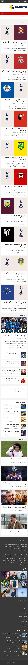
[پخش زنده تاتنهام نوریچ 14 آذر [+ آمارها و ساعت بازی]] (14, 148)
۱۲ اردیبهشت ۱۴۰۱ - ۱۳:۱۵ (15, 413)
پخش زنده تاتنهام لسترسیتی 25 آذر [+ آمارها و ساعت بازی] (15, 100)
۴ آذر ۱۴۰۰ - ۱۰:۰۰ (22, 248)
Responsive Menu (2, 1)
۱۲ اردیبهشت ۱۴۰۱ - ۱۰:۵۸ (14, 435)
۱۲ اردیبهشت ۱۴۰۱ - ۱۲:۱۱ (15, 422)
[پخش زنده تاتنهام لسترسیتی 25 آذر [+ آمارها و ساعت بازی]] (14, 90)
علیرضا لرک (12, 339)
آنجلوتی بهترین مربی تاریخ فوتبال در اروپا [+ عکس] (11, 371)
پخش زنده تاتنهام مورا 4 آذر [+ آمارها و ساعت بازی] (15, 245)
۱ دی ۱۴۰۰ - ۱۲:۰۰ (22, 45)
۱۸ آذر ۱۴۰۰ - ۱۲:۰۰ (22, 132)
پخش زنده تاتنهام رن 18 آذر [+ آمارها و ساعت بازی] (15, 129)
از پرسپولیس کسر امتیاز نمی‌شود (11, 378)
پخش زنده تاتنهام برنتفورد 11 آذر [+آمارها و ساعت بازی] (14, 187)
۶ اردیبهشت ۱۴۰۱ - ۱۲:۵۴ (21, 533)
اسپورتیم (9, 662)
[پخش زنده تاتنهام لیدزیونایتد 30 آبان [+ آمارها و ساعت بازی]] (14, 263)
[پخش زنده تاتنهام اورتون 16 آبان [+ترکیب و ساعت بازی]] (14, 292)
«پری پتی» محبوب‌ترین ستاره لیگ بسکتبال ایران (11, 432)
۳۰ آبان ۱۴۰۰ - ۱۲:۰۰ (22, 277)
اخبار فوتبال (24, 606)
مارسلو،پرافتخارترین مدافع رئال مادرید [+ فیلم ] (12, 425)
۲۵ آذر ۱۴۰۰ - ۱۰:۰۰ (22, 103)
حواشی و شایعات (23, 616)
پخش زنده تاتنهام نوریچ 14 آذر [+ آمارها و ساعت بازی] (15, 158)
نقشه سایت (24, 624)
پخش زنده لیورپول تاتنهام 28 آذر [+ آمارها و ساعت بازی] (14, 72)
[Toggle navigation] (25, 13)
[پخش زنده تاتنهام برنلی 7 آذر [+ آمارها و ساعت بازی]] (14, 206)
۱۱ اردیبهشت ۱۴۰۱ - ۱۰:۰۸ (15, 364)
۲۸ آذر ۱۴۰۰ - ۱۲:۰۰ (22, 74)
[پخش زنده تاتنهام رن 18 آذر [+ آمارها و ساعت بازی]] (14, 119)
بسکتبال (25, 611)
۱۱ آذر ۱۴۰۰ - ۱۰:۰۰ (22, 190)
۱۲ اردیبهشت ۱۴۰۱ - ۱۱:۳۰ (15, 428)
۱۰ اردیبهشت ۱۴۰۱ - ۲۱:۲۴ (15, 374)
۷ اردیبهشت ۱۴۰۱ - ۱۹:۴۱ (15, 380)
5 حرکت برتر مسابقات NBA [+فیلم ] (11, 419)
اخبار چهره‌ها (24, 621)
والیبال (25, 608)
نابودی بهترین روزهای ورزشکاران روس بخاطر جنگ (14, 336)
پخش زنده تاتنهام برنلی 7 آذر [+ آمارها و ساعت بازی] (15, 216)
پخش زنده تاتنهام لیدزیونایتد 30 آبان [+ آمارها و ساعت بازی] (15, 274)
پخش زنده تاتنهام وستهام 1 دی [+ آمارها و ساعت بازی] (14, 43)
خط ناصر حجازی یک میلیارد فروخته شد (15, 531)
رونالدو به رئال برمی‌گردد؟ (13, 362)
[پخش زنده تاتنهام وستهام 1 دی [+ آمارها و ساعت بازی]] (14, 32)
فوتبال (25, 603)
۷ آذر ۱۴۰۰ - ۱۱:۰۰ (22, 219)
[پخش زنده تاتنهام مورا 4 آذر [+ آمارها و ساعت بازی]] (14, 235)
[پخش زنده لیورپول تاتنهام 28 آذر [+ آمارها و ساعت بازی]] (14, 61)
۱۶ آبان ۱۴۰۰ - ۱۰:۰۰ (22, 305)
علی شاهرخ (16, 45)
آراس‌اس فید (24, 626)
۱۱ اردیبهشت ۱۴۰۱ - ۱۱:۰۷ (15, 357)
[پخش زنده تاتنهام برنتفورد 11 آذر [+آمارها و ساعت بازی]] (14, 177)
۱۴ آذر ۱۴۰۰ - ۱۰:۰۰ (22, 161)
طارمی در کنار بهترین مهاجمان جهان (12, 354)
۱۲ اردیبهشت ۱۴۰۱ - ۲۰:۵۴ (21, 339)
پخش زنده (24, 614)
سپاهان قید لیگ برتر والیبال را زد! (11, 411)
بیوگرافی (25, 619)
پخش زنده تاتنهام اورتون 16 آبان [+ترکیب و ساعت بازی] (14, 303)
